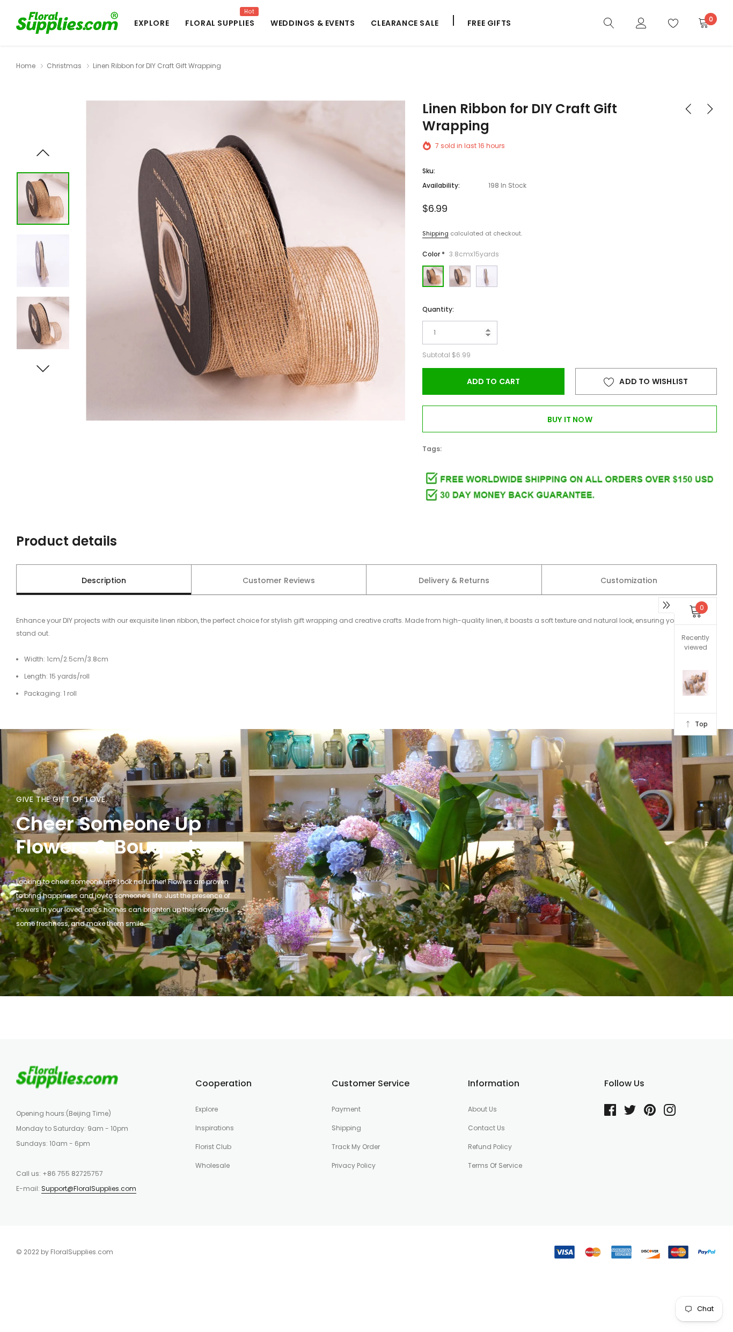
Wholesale (212, 1165)
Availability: (441, 185)
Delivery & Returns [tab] (454, 580)
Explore (151, 23)
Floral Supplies (219, 23)
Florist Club (213, 1146)
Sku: (428, 170)
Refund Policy (490, 1146)
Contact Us (486, 1127)
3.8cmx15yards (433, 276)
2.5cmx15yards (460, 276)
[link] (609, 22)
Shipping (435, 233)
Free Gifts (489, 23)
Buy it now (569, 419)
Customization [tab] (628, 580)
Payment (346, 1109)
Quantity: (438, 309)
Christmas (64, 65)
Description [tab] (104, 580)
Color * (460, 254)
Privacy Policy (354, 1165)
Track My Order (356, 1146)
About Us (482, 1109)
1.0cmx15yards (486, 276)
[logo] (67, 22)
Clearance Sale (404, 23)
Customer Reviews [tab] (279, 580)
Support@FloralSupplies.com (88, 1188)
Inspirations (214, 1127)
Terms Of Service (495, 1165)
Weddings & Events (312, 23)
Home (25, 65)
